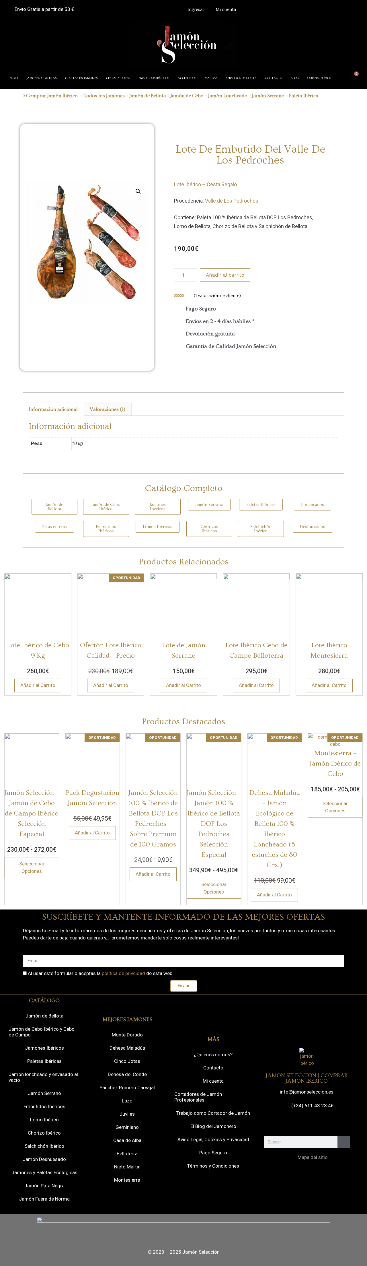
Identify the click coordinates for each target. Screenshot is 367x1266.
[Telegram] (314, 1123)
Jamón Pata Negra (44, 1186)
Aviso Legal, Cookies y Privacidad (213, 1139)
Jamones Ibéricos (44, 1048)
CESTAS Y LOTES (118, 78)
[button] (138, 191)
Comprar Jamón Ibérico (52, 95)
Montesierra (127, 1180)
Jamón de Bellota (147, 95)
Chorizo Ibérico (44, 1133)
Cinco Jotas (127, 1061)
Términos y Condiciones (213, 1166)
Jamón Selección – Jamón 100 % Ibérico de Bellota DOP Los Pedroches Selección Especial (214, 824)
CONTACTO (273, 78)
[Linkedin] (330, 1123)
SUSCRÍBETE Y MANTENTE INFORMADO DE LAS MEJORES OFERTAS (183, 917)
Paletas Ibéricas (44, 1061)
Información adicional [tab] (53, 409)
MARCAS (211, 78)
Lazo (127, 1101)
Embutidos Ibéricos (44, 1106)
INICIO (13, 78)
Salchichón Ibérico (44, 1146)
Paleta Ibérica (303, 95)
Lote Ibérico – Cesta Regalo (205, 184)
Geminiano (127, 1127)
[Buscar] (343, 1142)
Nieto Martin (127, 1167)
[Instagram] (299, 1123)
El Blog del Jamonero (213, 1126)
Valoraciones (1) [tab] (107, 409)
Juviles (127, 1114)
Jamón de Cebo (186, 95)
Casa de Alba (127, 1140)
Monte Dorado (127, 1035)
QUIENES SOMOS (319, 78)
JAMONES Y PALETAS (41, 78)
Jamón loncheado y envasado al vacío (43, 1077)
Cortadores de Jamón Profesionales (198, 1097)
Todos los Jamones (104, 95)
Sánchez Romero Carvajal (127, 1087)
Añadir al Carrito (37, 685)
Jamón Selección (201, 1252)
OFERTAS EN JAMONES (81, 78)
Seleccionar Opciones (31, 867)
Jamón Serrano (268, 95)
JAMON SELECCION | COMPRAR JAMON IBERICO (307, 1078)
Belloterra (127, 1153)
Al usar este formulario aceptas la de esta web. (100, 973)
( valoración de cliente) (217, 295)
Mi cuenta (226, 9)
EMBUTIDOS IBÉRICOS (153, 78)
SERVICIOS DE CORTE (241, 78)
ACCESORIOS (187, 78)
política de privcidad (123, 973)
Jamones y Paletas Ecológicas (44, 1172)
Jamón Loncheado (227, 95)
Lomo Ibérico (44, 1120)
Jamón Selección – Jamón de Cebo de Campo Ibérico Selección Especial (32, 813)
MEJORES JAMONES (127, 1020)
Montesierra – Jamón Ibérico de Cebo (335, 763)
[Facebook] (283, 1123)
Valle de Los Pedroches (231, 201)
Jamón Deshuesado (44, 1159)
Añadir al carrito (225, 275)
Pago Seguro (213, 1153)
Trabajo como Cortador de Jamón (213, 1113)
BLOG (295, 78)
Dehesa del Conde (127, 1074)
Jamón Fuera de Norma (44, 1199)
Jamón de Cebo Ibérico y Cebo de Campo (42, 1032)
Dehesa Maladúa (127, 1048)
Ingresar (196, 9)
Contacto (213, 1068)
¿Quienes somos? (213, 1054)
